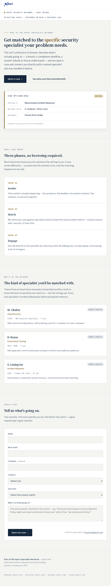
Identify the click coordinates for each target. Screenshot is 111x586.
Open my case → (20, 532)
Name (10, 434)
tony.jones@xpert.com (93, 532)
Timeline (11, 475)
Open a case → (15, 79)
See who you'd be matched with (49, 79)
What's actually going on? (19, 503)
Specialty (12, 489)
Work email (12, 447)
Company (16, 461)
